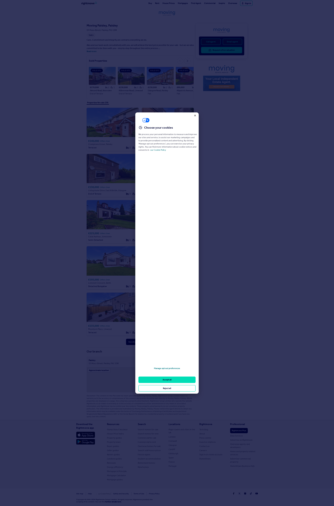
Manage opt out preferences (167, 368)
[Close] (195, 115)
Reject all (167, 388)
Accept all (167, 379)
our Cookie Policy (158, 150)
